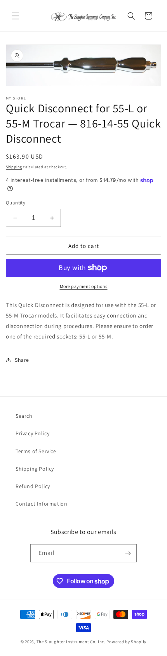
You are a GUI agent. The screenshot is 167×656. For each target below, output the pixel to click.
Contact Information (41, 503)
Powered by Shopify (126, 641)
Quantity (15, 202)
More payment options (84, 286)
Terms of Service (36, 451)
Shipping (14, 166)
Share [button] (22, 359)
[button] (15, 15)
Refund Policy (33, 486)
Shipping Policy (35, 468)
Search (24, 415)
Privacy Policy (32, 433)
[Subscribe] (127, 553)
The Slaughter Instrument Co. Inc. (71, 641)
